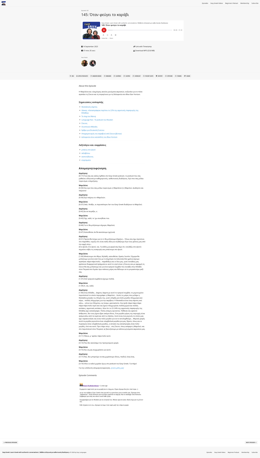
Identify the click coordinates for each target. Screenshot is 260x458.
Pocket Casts (149, 76)
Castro (128, 76)
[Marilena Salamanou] (92, 63)
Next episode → (251, 442)
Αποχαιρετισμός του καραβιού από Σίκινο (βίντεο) (101, 133)
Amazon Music (96, 76)
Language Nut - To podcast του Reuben (97, 120)
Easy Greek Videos (217, 3)
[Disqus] (112, 407)
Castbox (118, 76)
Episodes (205, 3)
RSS (73, 76)
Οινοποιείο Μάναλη (89, 126)
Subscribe (255, 3)
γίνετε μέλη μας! (117, 368)
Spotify (160, 76)
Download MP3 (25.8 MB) (145, 50)
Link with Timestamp (143, 46)
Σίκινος (84, 123)
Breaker (108, 76)
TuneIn (179, 76)
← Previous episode (10, 442)
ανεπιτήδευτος (87, 156)
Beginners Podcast (231, 3)
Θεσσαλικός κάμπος (89, 107)
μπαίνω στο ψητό (88, 149)
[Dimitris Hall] (84, 63)
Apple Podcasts (83, 76)
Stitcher (169, 76)
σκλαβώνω (85, 153)
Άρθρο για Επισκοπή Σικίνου (92, 130)
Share (188, 76)
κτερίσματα (86, 160)
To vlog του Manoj (88, 116)
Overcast (137, 76)
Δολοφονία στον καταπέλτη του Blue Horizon (99, 137)
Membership (244, 3)
